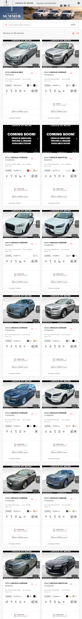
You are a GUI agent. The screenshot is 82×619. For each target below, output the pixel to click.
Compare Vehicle (15, 118)
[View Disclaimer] (24, 91)
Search (73, 25)
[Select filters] (73, 33)
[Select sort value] (77, 33)
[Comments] (32, 90)
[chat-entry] (74, 609)
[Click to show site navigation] (78, 3)
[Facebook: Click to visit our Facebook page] (60, 6)
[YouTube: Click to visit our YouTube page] (64, 6)
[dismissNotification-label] (77, 595)
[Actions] (36, 73)
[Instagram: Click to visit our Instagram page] (68, 6)
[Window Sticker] (36, 90)
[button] (38, 53)
